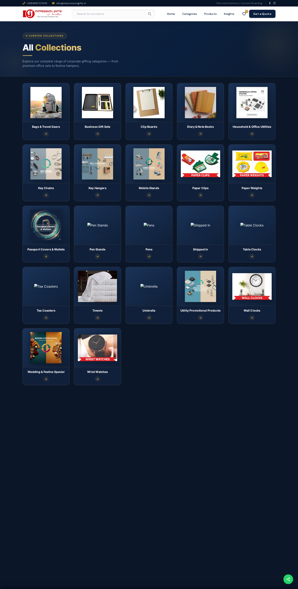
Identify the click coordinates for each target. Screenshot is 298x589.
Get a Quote (262, 14)
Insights (229, 14)
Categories (189, 14)
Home (171, 14)
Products (210, 14)
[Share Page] (288, 579)
